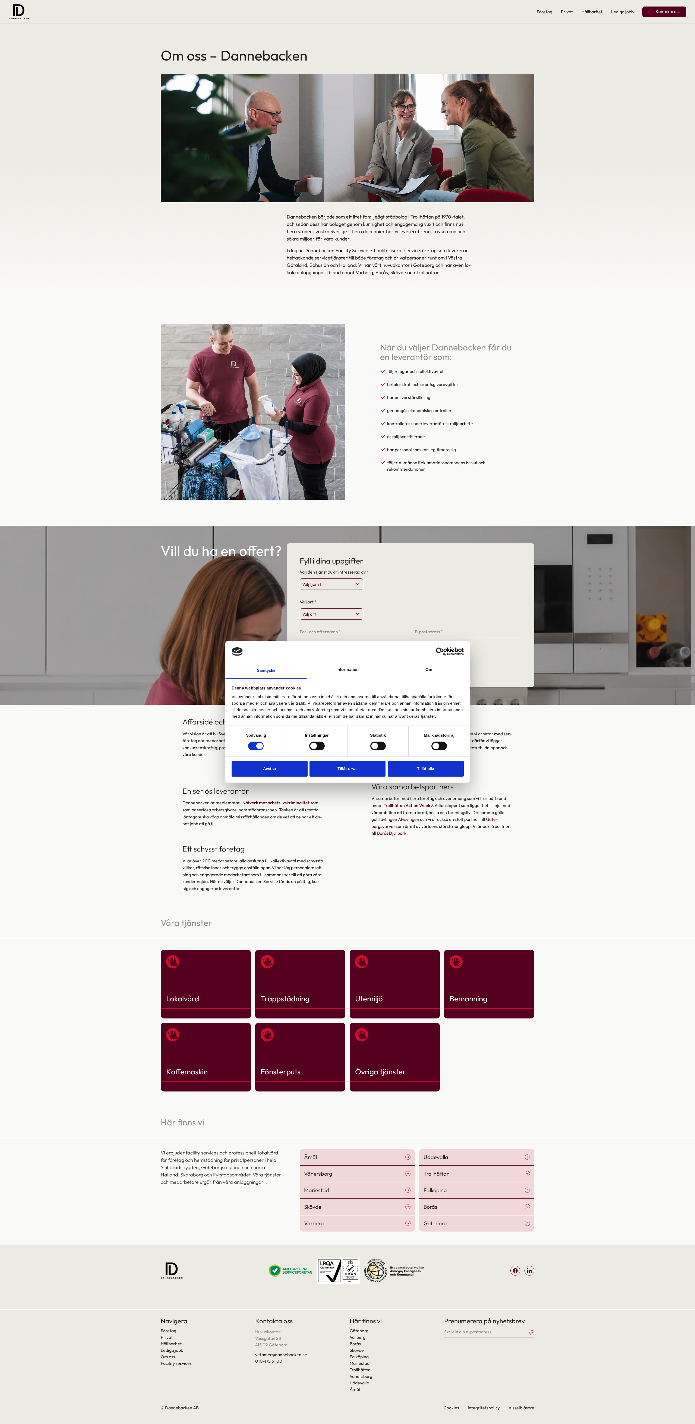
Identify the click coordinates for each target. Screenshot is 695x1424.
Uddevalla (359, 1383)
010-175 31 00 (268, 1361)
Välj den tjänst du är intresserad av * (334, 572)
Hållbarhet (592, 11)
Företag (544, 11)
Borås (355, 1343)
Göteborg (359, 1330)
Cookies (451, 1407)
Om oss (168, 1357)
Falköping (359, 1357)
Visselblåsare (521, 1407)
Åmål (355, 1389)
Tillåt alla (425, 768)
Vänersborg (361, 1376)
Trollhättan (360, 1370)
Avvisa (269, 768)
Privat (567, 11)
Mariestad (359, 1363)
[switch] (317, 746)
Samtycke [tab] (266, 670)
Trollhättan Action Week (407, 805)
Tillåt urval (347, 768)
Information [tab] (347, 669)
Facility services (176, 1363)
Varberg (357, 1337)
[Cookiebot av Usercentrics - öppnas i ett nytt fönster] (440, 651)
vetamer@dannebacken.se (281, 1354)
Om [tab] (428, 669)
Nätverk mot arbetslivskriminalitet (275, 802)
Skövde (357, 1350)
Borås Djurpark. (393, 833)
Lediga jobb (622, 11)
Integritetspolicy (484, 1407)
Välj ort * (308, 602)
